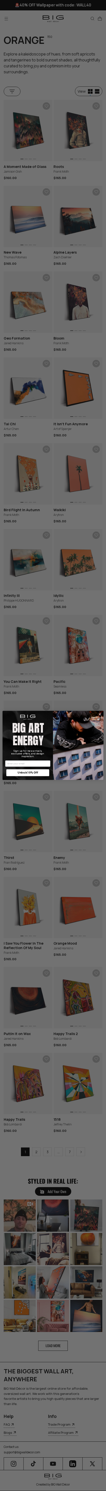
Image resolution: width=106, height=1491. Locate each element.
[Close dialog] (99, 714)
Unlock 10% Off (28, 772)
